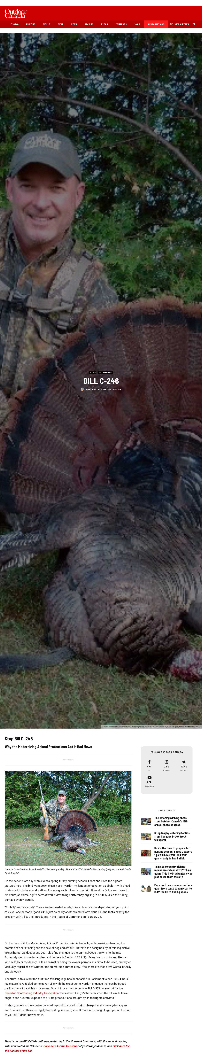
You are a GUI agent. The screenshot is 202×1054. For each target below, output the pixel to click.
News (74, 24)
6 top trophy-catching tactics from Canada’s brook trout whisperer (172, 836)
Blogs (104, 24)
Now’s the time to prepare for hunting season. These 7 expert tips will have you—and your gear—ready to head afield (173, 853)
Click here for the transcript (60, 1046)
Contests (121, 24)
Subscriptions (156, 24)
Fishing (14, 24)
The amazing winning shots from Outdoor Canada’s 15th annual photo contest (170, 821)
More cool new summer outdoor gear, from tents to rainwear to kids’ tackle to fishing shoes (173, 889)
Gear (60, 24)
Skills (46, 24)
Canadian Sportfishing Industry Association (32, 993)
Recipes (89, 24)
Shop (137, 24)
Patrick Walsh (93, 389)
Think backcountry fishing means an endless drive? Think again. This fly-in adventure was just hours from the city (173, 872)
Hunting (30, 24)
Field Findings (106, 372)
